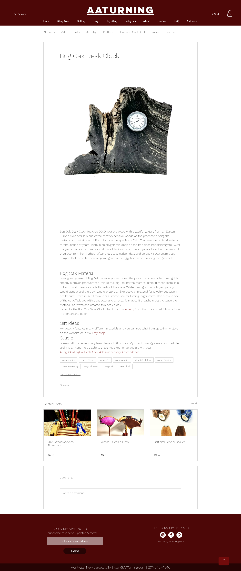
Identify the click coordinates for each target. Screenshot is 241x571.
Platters (108, 32)
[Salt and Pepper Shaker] (173, 423)
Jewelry (91, 32)
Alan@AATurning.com (129, 567)
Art (63, 32)
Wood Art (105, 360)
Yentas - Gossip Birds (115, 442)
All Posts (49, 32)
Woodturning (68, 360)
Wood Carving (164, 360)
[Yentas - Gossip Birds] (120, 423)
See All (194, 403)
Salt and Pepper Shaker (169, 442)
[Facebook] (171, 535)
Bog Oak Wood (91, 366)
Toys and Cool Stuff (132, 32)
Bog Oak (109, 366)
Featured (171, 32)
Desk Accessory (70, 366)
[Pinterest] (179, 535)
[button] (229, 13)
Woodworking (122, 360)
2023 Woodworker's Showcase (61, 443)
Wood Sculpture (143, 360)
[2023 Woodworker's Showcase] (67, 423)
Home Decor (87, 360)
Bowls (76, 32)
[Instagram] (163, 535)
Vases (155, 32)
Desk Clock (125, 366)
